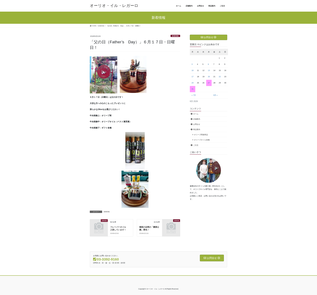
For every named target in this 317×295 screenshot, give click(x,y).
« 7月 (194, 95)
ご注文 (195, 145)
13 (209, 70)
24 (193, 83)
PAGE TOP (308, 284)
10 (193, 70)
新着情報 (175, 36)
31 (193, 89)
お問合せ (196, 124)
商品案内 (196, 129)
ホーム (195, 114)
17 (193, 77)
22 (220, 77)
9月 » (215, 95)
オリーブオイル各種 (202, 140)
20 (209, 77)
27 (209, 83)
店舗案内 (196, 119)
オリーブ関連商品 (201, 135)
